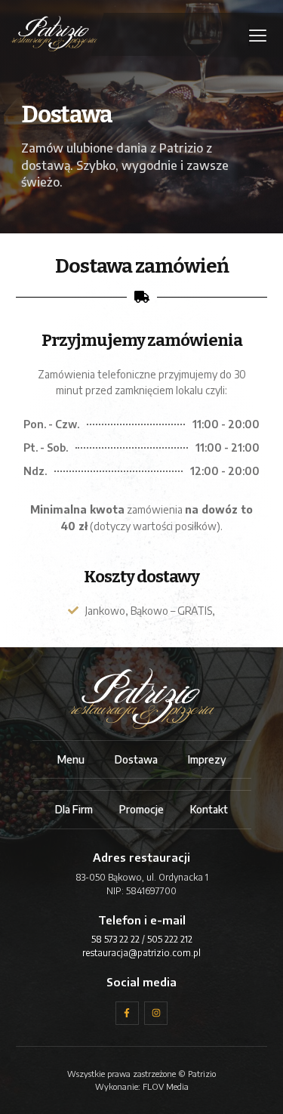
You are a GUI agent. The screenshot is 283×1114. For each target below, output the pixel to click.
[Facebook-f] (127, 1013)
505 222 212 (169, 939)
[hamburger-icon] (249, 35)
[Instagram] (156, 1013)
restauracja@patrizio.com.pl (141, 952)
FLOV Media (166, 1086)
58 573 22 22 (115, 939)
